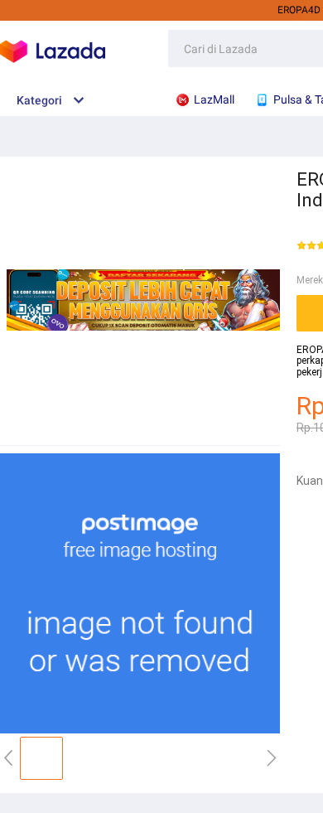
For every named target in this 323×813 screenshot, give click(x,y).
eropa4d (299, 10)
